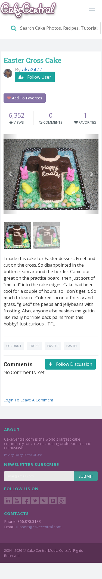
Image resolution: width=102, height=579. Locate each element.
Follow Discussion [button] (73, 364)
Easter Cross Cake (32, 60)
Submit (86, 476)
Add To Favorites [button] (26, 97)
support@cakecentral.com (38, 526)
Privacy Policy (13, 455)
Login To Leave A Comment (28, 400)
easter (52, 346)
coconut (13, 346)
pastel (72, 346)
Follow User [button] (38, 77)
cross (34, 346)
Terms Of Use (32, 455)
